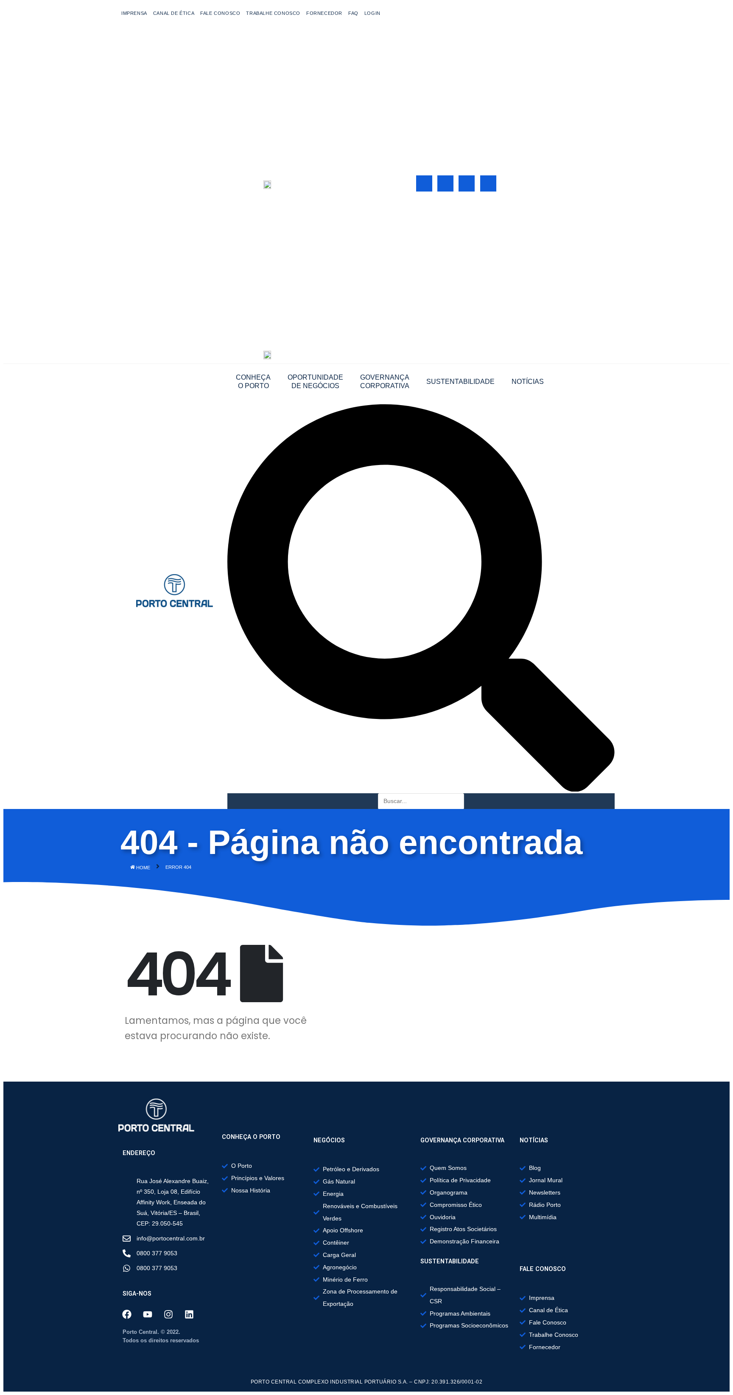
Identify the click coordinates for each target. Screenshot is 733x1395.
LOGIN (372, 13)
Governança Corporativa (384, 381)
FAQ (353, 13)
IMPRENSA (134, 13)
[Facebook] (424, 183)
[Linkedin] (189, 1314)
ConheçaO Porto (253, 381)
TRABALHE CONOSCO (273, 13)
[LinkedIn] (488, 183)
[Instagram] (467, 183)
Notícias (528, 381)
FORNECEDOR (324, 13)
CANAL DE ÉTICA (173, 13)
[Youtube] (445, 183)
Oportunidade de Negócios (315, 381)
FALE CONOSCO (220, 13)
